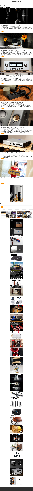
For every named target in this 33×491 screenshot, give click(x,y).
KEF (8, 128)
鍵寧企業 (18, 128)
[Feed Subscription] (32, 7)
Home (1, 5)
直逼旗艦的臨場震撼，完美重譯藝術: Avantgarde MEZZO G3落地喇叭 (13, 50)
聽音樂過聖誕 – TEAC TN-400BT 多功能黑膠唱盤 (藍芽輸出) (11, 177)
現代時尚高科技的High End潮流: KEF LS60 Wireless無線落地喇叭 (12, 127)
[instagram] (17, 489)
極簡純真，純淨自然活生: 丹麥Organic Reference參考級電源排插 (12, 102)
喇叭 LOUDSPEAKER (15, 26)
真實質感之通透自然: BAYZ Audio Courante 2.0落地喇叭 (11, 25)
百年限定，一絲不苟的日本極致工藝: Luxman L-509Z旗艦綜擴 (12, 75)
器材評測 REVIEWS (19, 26)
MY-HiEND (16, 2)
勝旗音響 (11, 51)
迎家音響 (20, 76)
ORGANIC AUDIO (10, 103)
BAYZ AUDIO (9, 26)
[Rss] (15, 489)
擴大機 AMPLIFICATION (16, 76)
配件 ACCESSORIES (20, 103)
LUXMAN (9, 76)
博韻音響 (12, 26)
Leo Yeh (2, 26)
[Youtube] (16, 489)
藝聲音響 (17, 103)
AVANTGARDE (8, 51)
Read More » (2, 31)
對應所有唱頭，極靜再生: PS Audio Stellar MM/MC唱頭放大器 (12, 152)
